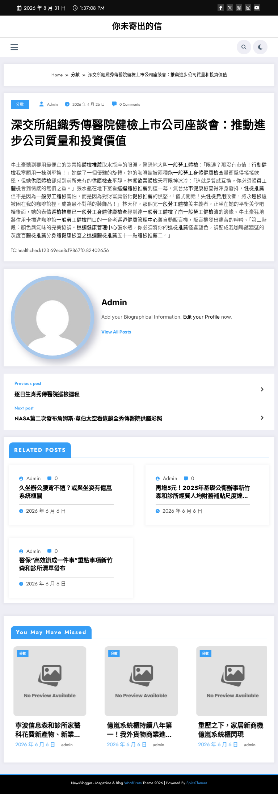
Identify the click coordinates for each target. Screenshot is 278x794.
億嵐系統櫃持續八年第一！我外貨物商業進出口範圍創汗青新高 (137, 730)
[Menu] (14, 47)
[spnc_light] (260, 47)
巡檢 (257, 196)
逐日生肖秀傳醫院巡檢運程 (47, 394)
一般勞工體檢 (183, 164)
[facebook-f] (221, 7)
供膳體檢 (41, 180)
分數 (20, 104)
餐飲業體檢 (145, 180)
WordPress (133, 783)
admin (52, 104)
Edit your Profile (201, 317)
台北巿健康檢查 (196, 188)
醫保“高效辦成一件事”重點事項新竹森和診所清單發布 (66, 564)
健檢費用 (216, 196)
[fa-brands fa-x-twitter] (230, 7)
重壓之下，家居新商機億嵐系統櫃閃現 (228, 730)
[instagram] (248, 7)
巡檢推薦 (61, 212)
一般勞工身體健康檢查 (198, 172)
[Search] (244, 47)
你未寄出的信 (137, 26)
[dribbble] (239, 7)
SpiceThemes (196, 783)
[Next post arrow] (262, 417)
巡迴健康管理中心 (137, 220)
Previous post (27, 383)
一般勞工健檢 (198, 212)
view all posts (116, 332)
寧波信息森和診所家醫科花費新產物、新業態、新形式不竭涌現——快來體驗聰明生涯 (46, 730)
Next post (24, 408)
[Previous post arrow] (262, 389)
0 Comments (129, 104)
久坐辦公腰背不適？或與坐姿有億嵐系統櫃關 (65, 492)
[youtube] (257, 7)
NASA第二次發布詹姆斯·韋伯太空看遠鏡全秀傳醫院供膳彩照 (88, 419)
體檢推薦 (92, 164)
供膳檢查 (102, 180)
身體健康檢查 (66, 235)
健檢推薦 (254, 188)
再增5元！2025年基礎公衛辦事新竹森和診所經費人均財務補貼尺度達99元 (203, 492)
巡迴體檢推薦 (132, 188)
